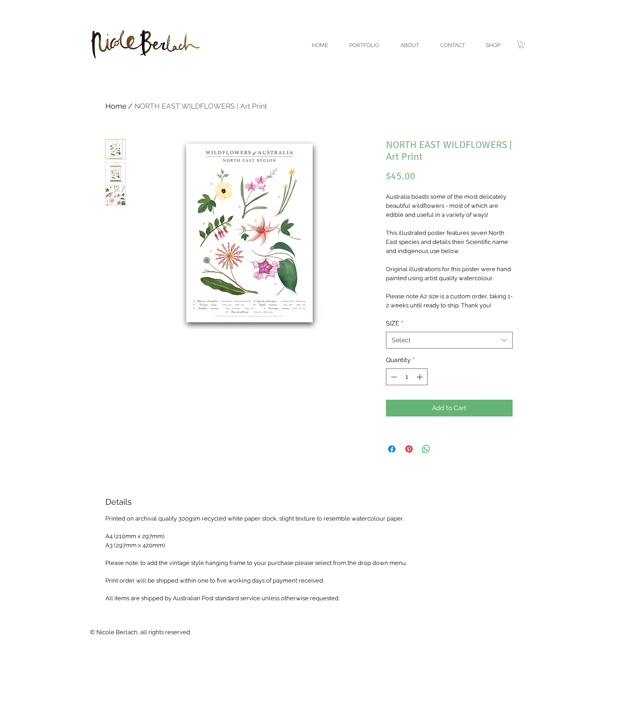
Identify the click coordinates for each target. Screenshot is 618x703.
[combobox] (449, 340)
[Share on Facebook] (391, 449)
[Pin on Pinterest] (409, 449)
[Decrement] (393, 377)
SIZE (395, 323)
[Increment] (420, 377)
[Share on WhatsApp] (426, 449)
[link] (521, 44)
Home (115, 106)
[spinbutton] (407, 377)
